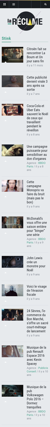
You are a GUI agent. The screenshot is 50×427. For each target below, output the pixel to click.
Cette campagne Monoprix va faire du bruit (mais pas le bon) (36, 192)
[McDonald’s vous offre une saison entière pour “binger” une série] (12, 222)
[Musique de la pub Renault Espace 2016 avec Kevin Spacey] (12, 351)
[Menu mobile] (4, 4)
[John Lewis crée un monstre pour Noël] (12, 262)
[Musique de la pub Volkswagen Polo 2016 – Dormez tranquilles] (12, 391)
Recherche (45, 4)
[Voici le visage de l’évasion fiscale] (12, 290)
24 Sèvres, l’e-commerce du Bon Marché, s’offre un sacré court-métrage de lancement (37, 321)
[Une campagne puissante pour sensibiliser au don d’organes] (12, 150)
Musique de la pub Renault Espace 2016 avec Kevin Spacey (36, 355)
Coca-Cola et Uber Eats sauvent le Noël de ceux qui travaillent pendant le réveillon (37, 118)
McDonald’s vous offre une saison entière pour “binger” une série (37, 226)
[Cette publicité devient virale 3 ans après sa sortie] (12, 81)
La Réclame (25, 22)
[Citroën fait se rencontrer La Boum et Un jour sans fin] (12, 55)
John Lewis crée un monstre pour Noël (36, 264)
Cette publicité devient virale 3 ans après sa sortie (37, 83)
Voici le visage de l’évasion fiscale (37, 290)
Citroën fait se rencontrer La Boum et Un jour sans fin (36, 55)
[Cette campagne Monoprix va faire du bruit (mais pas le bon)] (12, 186)
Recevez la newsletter (36, 4)
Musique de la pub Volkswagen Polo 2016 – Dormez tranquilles (36, 397)
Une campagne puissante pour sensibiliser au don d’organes (37, 152)
